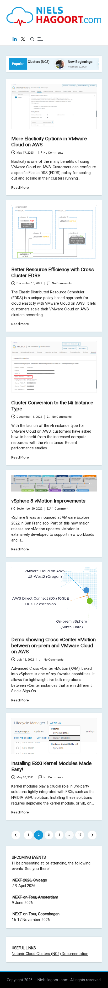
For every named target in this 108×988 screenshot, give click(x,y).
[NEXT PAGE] (92, 835)
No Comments (53, 152)
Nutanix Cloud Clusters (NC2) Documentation (50, 954)
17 (79, 834)
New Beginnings (72, 62)
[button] (15, 835)
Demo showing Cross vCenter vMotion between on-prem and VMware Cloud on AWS (53, 646)
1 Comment (60, 508)
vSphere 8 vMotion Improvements (48, 501)
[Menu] (40, 39)
